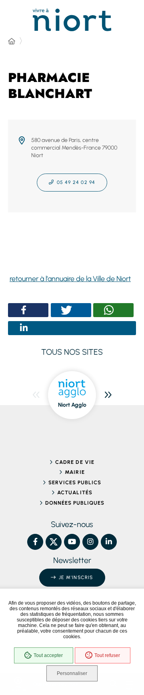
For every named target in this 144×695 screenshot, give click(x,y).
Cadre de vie (74, 462)
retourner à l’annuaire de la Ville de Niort (70, 278)
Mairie (74, 472)
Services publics (75, 482)
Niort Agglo (72, 404)
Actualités (74, 492)
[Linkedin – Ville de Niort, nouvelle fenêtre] (109, 542)
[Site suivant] (108, 395)
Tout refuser (107, 655)
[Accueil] (11, 41)
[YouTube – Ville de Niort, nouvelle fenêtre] (72, 542)
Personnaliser (72, 673)
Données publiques (75, 503)
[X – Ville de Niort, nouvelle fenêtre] (54, 542)
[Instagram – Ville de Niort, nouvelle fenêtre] (90, 542)
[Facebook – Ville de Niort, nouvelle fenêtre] (35, 542)
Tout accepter (48, 655)
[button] (24, 310)
